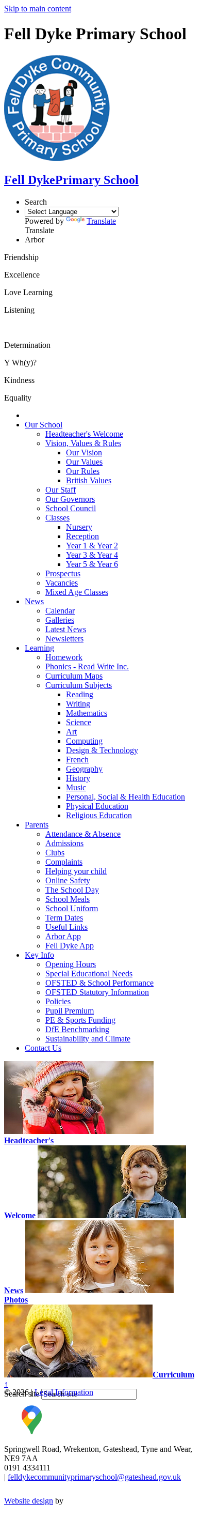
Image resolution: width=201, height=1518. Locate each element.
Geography (84, 768)
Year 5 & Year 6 (92, 564)
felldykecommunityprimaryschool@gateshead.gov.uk (94, 1477)
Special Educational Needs (88, 973)
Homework (63, 657)
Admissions (64, 843)
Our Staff (60, 489)
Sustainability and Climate (87, 1038)
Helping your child (76, 871)
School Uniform (71, 908)
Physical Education (97, 806)
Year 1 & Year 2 (92, 545)
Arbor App (63, 936)
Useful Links (66, 927)
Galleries (59, 620)
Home (35, 415)
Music (76, 787)
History (78, 778)
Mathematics (86, 713)
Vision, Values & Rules (83, 443)
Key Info (39, 954)
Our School (43, 424)
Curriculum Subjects (78, 685)
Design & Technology (102, 750)
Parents (36, 824)
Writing (78, 703)
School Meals (67, 899)
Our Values (84, 461)
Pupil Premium (69, 1010)
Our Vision (84, 452)
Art (71, 731)
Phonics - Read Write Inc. (87, 666)
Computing (84, 741)
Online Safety (67, 880)
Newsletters (64, 638)
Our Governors (70, 499)
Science (78, 722)
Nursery (79, 527)
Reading (79, 694)
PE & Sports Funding (80, 1020)
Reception (82, 536)
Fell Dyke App (69, 945)
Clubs (54, 852)
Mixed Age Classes (76, 592)
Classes (57, 517)
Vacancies (61, 582)
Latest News (65, 629)
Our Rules (82, 471)
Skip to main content (37, 8)
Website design (28, 1500)
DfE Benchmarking (77, 1029)
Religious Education (99, 815)
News (34, 601)
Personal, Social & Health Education (125, 796)
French (77, 759)
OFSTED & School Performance (99, 982)
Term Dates (64, 917)
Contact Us (43, 1048)
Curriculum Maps (74, 675)
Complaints (63, 861)
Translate (101, 221)
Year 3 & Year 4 (92, 554)
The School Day (72, 889)
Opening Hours (70, 964)
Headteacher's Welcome (84, 434)
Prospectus (62, 573)
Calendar (60, 610)
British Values (88, 480)
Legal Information (64, 1392)
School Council (70, 508)
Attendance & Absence (83, 834)
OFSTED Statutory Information (97, 992)
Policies (58, 1001)
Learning (39, 647)
